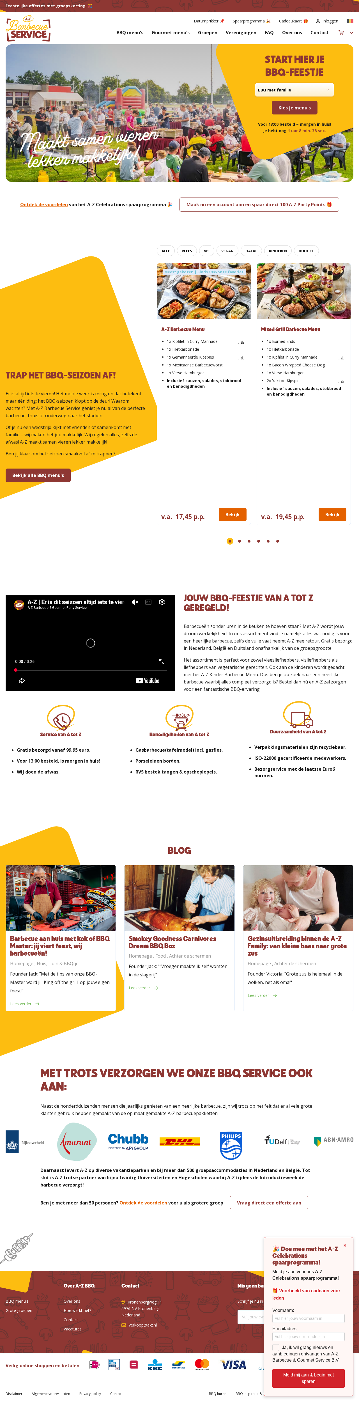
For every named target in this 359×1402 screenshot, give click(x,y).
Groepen (207, 32)
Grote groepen (19, 1310)
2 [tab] (239, 541)
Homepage (22, 963)
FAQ (269, 32)
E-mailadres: (285, 1328)
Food (161, 956)
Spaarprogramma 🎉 (252, 21)
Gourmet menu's (171, 32)
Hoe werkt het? (77, 1310)
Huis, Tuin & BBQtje (58, 963)
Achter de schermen (190, 956)
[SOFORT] (174, 1365)
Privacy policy (90, 1393)
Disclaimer (14, 1393)
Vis (207, 250)
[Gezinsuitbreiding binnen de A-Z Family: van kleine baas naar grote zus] (298, 898)
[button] (350, 21)
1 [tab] (230, 541)
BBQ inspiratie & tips (252, 1393)
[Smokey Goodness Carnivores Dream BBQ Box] (179, 898)
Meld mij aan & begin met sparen (308, 1378)
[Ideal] (90, 1365)
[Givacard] (263, 1365)
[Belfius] (129, 1365)
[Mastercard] (198, 1365)
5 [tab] (268, 541)
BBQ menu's (130, 32)
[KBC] (150, 1365)
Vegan (227, 250)
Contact (319, 32)
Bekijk (232, 514)
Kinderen (278, 250)
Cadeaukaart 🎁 (293, 21)
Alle (166, 250)
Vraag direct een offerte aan (269, 1203)
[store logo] (28, 28)
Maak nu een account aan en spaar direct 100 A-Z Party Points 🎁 (259, 204)
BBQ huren (217, 1393)
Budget (306, 250)
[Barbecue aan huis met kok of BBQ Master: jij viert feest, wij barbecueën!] (61, 898)
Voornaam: (283, 1310)
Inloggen (330, 21)
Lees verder (21, 1003)
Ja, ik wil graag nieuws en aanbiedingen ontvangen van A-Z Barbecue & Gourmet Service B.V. (306, 1354)
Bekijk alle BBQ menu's (38, 475)
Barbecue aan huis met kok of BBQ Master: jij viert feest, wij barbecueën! (60, 946)
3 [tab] (249, 541)
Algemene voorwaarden (51, 1393)
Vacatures (73, 1329)
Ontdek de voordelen (44, 204)
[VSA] (228, 1365)
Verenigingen (241, 32)
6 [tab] (277, 541)
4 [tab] (258, 541)
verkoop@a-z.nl (143, 1325)
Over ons (292, 32)
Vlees (187, 250)
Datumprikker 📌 (209, 21)
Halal (251, 250)
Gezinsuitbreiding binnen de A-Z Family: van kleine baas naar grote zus (297, 946)
